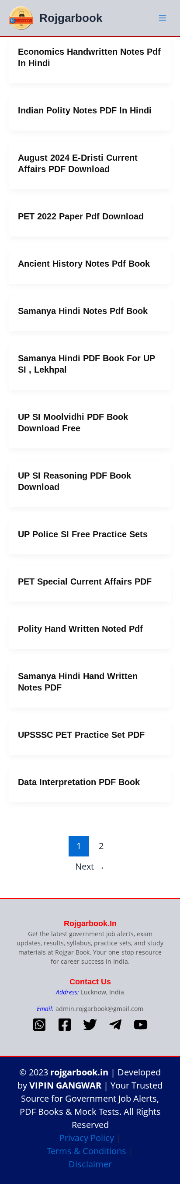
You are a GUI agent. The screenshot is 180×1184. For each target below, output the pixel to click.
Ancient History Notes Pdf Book (84, 263)
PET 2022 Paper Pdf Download (81, 216)
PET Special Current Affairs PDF (85, 581)
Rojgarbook (70, 18)
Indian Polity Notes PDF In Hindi (85, 110)
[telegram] (115, 1025)
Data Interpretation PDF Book (79, 782)
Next (90, 866)
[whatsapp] (39, 1025)
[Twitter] (90, 1025)
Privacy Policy (86, 1138)
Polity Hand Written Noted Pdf (80, 629)
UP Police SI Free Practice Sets (83, 534)
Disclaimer (90, 1164)
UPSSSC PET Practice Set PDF (81, 735)
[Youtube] (141, 1025)
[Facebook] (65, 1025)
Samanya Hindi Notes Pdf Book (83, 311)
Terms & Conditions (86, 1151)
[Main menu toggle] (162, 18)
